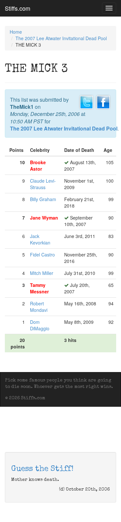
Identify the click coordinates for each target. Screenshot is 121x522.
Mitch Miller (41, 273)
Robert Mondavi (38, 306)
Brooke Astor (38, 165)
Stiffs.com (17, 8)
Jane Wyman (44, 217)
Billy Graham (43, 199)
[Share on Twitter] (86, 101)
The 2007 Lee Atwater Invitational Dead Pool (61, 38)
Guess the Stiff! (42, 469)
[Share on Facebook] (103, 101)
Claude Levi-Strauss (43, 183)
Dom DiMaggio (39, 325)
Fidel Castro (42, 254)
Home (16, 31)
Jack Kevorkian (40, 239)
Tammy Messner (39, 288)
